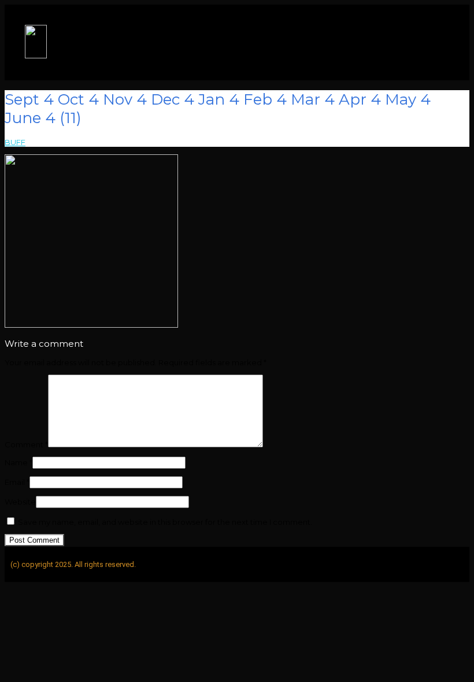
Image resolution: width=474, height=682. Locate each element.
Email (17, 482)
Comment (26, 444)
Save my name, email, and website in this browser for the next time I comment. (165, 522)
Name (18, 462)
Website (20, 501)
